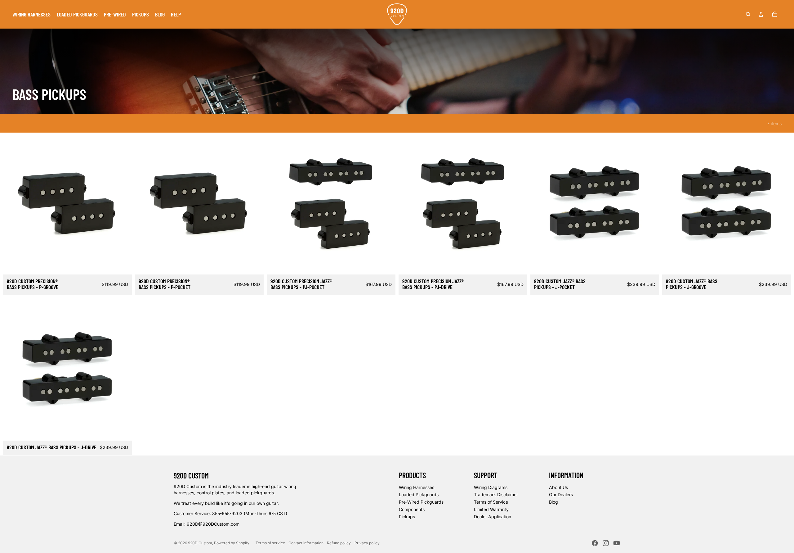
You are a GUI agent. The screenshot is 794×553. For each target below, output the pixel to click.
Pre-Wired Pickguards (421, 502)
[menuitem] (31, 14)
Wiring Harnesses (416, 487)
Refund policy (339, 543)
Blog (553, 502)
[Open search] (748, 14)
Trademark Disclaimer (496, 494)
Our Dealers (561, 494)
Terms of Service (491, 502)
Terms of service (270, 543)
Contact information (305, 543)
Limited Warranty (491, 509)
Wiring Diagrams (490, 487)
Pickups (407, 516)
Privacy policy (367, 543)
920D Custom (200, 543)
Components (412, 509)
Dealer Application (492, 516)
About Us (558, 487)
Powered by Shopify (231, 543)
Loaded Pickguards (419, 494)
